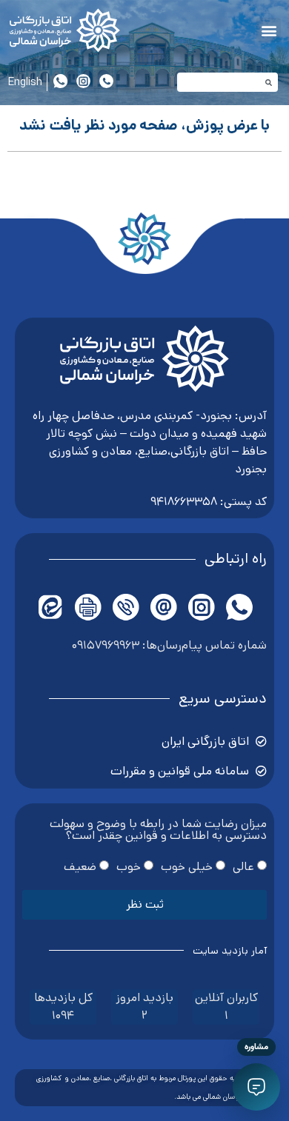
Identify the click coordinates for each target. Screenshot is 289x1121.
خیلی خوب (187, 865)
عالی (243, 865)
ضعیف (80, 865)
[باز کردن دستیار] (256, 1087)
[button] (268, 30)
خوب (128, 865)
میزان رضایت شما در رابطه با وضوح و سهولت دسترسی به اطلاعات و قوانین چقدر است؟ (158, 831)
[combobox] (228, 82)
